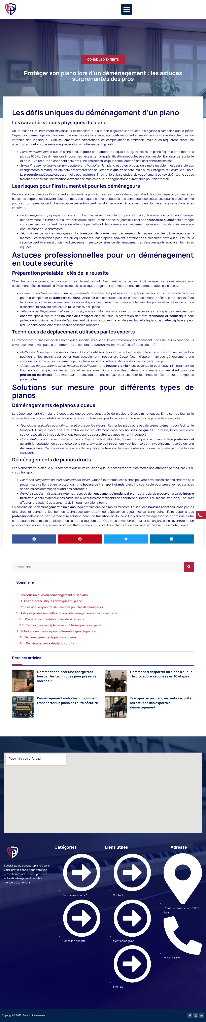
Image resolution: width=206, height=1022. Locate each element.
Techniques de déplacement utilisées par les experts (64, 625)
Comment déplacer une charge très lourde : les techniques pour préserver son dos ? (67, 676)
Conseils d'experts (103, 59)
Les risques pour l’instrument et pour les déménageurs (64, 607)
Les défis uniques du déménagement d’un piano (54, 595)
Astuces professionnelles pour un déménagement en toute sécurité (69, 613)
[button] (126, 9)
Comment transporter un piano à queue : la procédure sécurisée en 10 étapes (161, 674)
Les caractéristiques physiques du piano (53, 601)
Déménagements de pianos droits (50, 643)
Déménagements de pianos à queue (50, 637)
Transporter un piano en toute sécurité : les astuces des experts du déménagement (161, 702)
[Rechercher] (189, 567)
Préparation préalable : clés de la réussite (54, 619)
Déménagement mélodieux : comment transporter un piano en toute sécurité (67, 700)
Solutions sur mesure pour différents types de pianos (58, 631)
